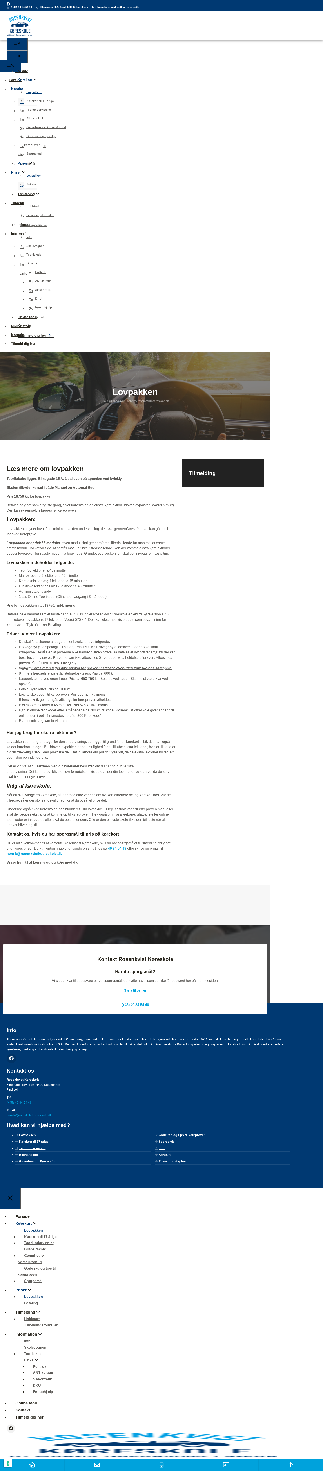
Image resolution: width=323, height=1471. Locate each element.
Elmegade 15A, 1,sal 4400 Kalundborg (64, 7)
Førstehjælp (43, 307)
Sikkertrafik (43, 289)
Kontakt (24, 326)
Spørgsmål (34, 153)
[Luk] (10, 1198)
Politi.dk (40, 272)
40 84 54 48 (117, 848)
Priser (22, 163)
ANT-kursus (43, 281)
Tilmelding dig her (172, 1161)
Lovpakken (34, 92)
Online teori (27, 317)
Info (29, 237)
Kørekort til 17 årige (40, 101)
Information (27, 225)
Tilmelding (26, 194)
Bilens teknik (35, 118)
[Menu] (17, 44)
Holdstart (32, 206)
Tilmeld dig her (34, 335)
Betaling (32, 184)
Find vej (12, 1089)
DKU (38, 298)
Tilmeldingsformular (40, 215)
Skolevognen (35, 246)
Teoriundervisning (38, 109)
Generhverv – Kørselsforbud (46, 127)
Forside (21, 71)
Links (30, 263)
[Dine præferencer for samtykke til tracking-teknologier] (8, 1463)
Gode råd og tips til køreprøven (182, 1135)
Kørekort (25, 80)
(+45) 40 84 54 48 (21, 7)
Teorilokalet (34, 254)
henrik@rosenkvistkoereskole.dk (118, 7)
